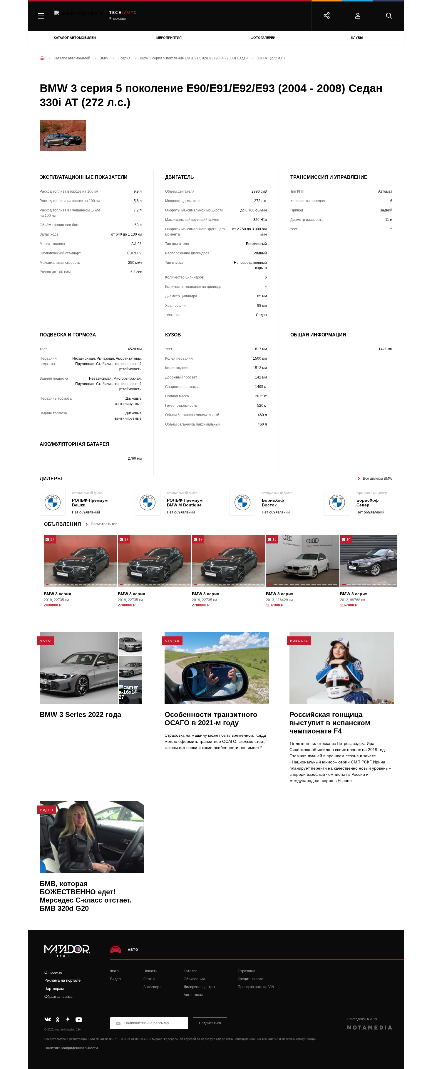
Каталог (190, 971)
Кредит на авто (250, 979)
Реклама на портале (62, 980)
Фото (114, 971)
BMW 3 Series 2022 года (80, 714)
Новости (150, 971)
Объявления (194, 979)
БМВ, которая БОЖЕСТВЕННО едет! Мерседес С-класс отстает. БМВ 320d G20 (86, 896)
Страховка (246, 971)
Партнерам (54, 988)
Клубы (357, 37)
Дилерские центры (199, 987)
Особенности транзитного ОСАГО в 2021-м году (211, 719)
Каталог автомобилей (75, 37)
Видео (115, 979)
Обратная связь (58, 996)
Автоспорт (152, 987)
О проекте (53, 972)
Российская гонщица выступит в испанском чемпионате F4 (329, 723)
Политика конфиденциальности (71, 1048)
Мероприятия (169, 37)
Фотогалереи (263, 37)
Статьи (149, 979)
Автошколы (193, 995)
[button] (47, 585)
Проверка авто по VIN (256, 987)
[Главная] (42, 58)
